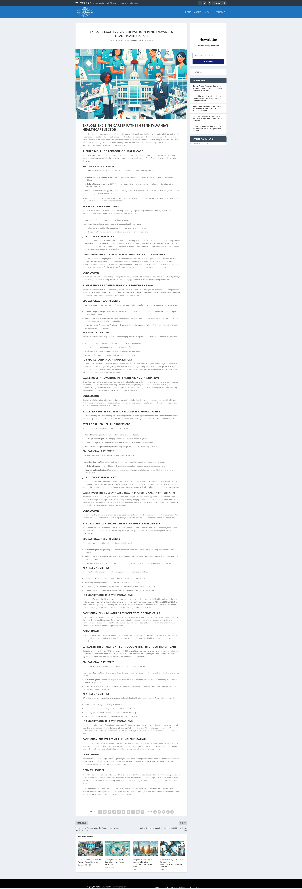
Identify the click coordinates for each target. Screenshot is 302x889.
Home (188, 12)
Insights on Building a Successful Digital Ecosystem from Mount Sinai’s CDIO (143, 863)
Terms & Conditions (178, 887)
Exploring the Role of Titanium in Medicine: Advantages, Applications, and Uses (207, 118)
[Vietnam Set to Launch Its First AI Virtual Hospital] (90, 848)
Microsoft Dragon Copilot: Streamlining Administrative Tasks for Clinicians (171, 863)
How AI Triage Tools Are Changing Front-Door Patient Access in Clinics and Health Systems (207, 88)
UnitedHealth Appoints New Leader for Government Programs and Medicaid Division (207, 108)
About (197, 12)
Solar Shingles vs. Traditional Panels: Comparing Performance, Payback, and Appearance (208, 98)
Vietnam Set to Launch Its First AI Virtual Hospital (89, 861)
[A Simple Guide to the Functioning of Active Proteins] (117, 848)
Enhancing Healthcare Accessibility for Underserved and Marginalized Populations (207, 128)
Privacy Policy (194, 887)
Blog (207, 12)
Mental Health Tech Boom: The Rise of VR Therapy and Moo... (114, 3)
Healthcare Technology (129, 40)
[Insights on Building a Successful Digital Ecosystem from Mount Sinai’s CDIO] (145, 848)
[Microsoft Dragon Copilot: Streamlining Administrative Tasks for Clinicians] (172, 848)
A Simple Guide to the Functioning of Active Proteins (114, 862)
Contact (220, 12)
